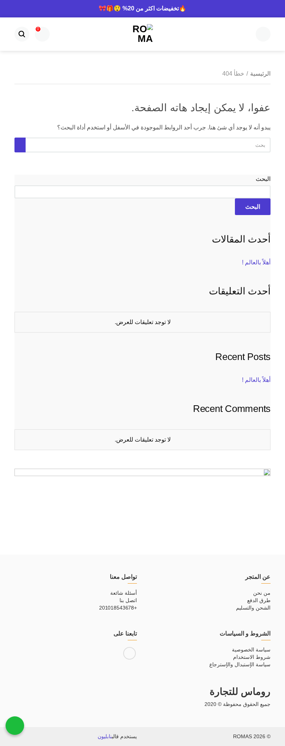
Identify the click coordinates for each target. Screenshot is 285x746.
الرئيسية (260, 73)
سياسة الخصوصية (251, 650)
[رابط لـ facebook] (129, 653)
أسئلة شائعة (123, 593)
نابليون (105, 736)
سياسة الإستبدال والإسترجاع (240, 664)
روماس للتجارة (240, 691)
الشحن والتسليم (253, 608)
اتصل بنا (128, 600)
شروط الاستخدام (252, 657)
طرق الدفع (259, 600)
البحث (263, 179)
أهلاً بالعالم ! (256, 262)
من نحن (262, 593)
